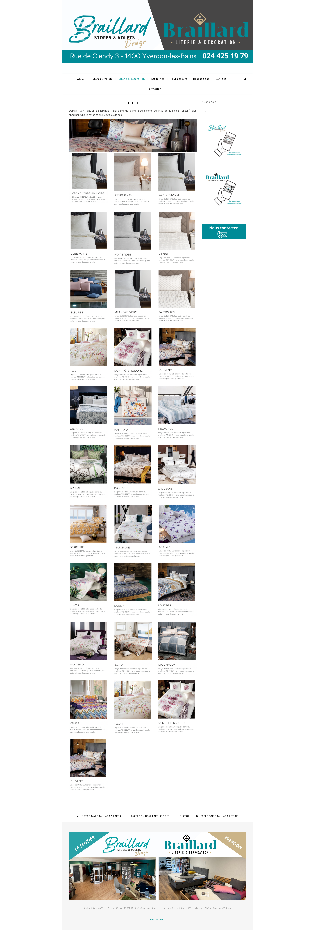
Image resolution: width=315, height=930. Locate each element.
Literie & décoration (132, 78)
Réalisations (201, 78)
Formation (154, 88)
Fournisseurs (179, 78)
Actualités (157, 78)
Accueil (81, 78)
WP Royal (226, 908)
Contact (221, 78)
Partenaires (209, 111)
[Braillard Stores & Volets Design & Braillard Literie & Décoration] (157, 866)
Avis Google (209, 101)
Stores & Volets (103, 78)
